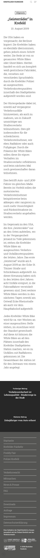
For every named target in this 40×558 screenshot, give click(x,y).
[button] (3, 554)
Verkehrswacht (12, 472)
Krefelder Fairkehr (13, 446)
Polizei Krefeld (11, 459)
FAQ (6, 490)
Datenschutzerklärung (15, 522)
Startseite (9, 440)
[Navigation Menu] (35, 2)
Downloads (9, 504)
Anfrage (8, 510)
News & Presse (11, 484)
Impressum (10, 516)
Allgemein (20, 13)
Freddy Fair (10, 452)
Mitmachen (10, 478)
